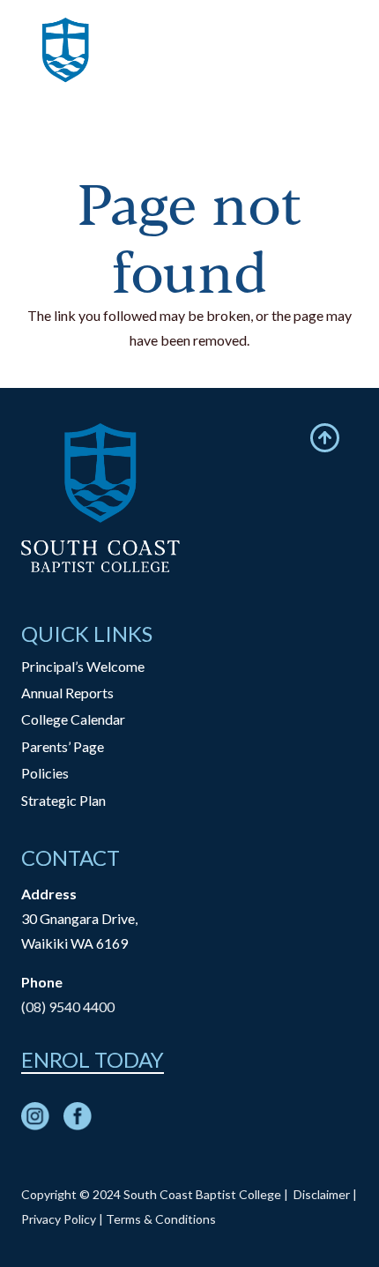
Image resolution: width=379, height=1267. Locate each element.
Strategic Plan (63, 800)
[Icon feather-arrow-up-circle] (324, 437)
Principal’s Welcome (83, 666)
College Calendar (73, 719)
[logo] (65, 66)
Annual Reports (67, 692)
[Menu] (354, 66)
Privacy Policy (58, 1218)
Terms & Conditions (161, 1218)
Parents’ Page (62, 746)
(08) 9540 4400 (68, 1006)
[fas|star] (35, 1119)
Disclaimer (322, 1194)
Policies (45, 772)
